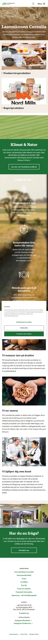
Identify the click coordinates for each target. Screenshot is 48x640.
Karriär (24, 585)
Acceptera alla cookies (24, 334)
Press (24, 579)
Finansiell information (24, 592)
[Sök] (33, 3)
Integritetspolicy (13, 634)
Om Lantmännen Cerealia (24, 572)
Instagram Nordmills (22, 620)
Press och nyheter (24, 589)
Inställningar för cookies (24, 322)
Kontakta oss (24, 613)
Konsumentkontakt (24, 575)
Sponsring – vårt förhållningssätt (24, 595)
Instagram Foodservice (22, 623)
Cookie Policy (24, 634)
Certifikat (24, 582)
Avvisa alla (24, 328)
